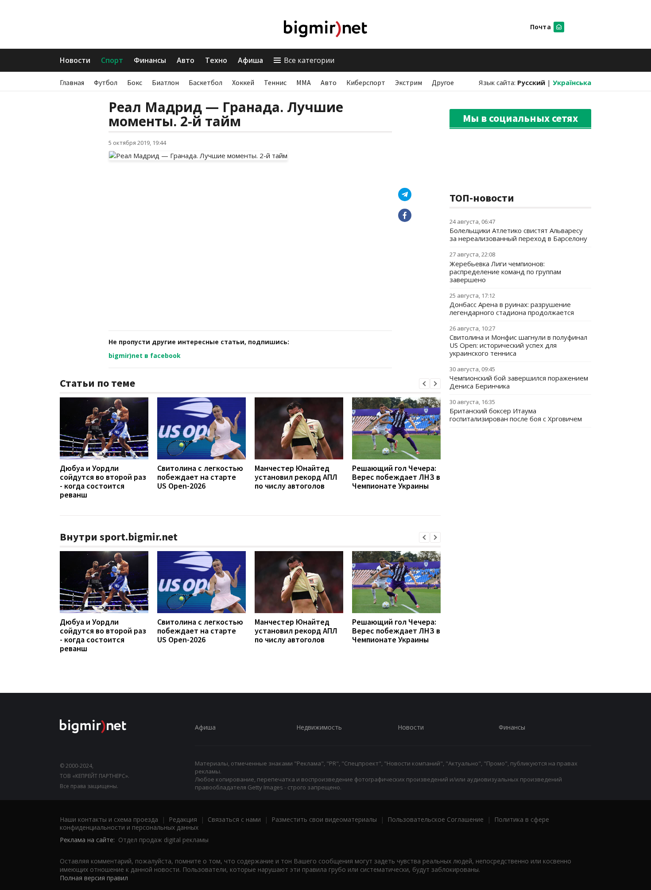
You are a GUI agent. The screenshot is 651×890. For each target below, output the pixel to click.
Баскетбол (205, 82)
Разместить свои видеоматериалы (324, 819)
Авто (185, 60)
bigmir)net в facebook (144, 355)
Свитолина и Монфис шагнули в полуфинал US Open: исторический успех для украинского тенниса (518, 345)
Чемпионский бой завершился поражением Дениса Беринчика (519, 381)
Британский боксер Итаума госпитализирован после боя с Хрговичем (516, 414)
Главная (72, 82)
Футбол (105, 82)
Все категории (309, 60)
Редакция (183, 819)
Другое (443, 82)
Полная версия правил (94, 878)
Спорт (112, 60)
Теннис (275, 82)
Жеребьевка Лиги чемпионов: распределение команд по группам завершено (505, 271)
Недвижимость (319, 727)
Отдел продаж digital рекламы (163, 840)
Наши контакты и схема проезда (109, 819)
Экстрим (408, 82)
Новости (75, 60)
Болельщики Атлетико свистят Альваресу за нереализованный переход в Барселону (518, 234)
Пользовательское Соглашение (436, 819)
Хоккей (243, 82)
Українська (572, 82)
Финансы (150, 60)
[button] (424, 383)
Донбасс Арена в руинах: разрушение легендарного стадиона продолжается (512, 308)
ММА (303, 82)
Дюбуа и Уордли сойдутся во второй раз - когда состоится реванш (103, 481)
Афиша (250, 60)
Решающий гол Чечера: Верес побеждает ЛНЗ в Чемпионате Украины (396, 477)
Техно (216, 60)
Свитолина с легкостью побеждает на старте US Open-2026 (200, 477)
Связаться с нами (234, 819)
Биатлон (165, 82)
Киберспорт (365, 82)
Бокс (134, 82)
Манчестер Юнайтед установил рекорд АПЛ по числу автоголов (296, 477)
